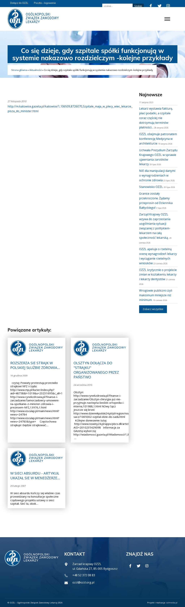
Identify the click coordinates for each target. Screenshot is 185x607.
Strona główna (19, 70)
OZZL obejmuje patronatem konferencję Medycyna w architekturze (158, 138)
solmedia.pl (171, 602)
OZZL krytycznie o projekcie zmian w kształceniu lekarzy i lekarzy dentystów (158, 274)
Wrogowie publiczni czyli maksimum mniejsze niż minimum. (155, 295)
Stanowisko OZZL (151, 187)
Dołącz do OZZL (19, 2)
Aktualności (35, 70)
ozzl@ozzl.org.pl (83, 582)
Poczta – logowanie (45, 2)
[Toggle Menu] (167, 19)
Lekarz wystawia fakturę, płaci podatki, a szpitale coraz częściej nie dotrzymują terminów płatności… (156, 118)
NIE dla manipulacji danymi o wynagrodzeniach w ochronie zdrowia (157, 175)
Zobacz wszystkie (153, 309)
